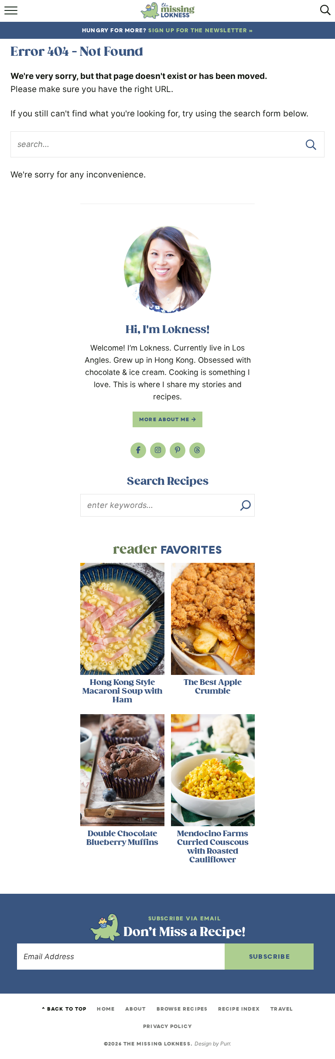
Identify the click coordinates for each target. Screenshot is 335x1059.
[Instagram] (158, 450)
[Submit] (311, 144)
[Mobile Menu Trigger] (12, 13)
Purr (225, 1043)
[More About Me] (167, 269)
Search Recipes (168, 481)
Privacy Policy (167, 1026)
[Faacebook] (138, 450)
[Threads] (197, 450)
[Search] (245, 505)
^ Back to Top (64, 1008)
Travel (281, 1008)
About (135, 1008)
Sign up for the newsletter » (200, 30)
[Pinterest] (177, 450)
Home (105, 1008)
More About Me (165, 419)
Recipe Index (239, 1008)
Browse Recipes (182, 1008)
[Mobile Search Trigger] (323, 13)
